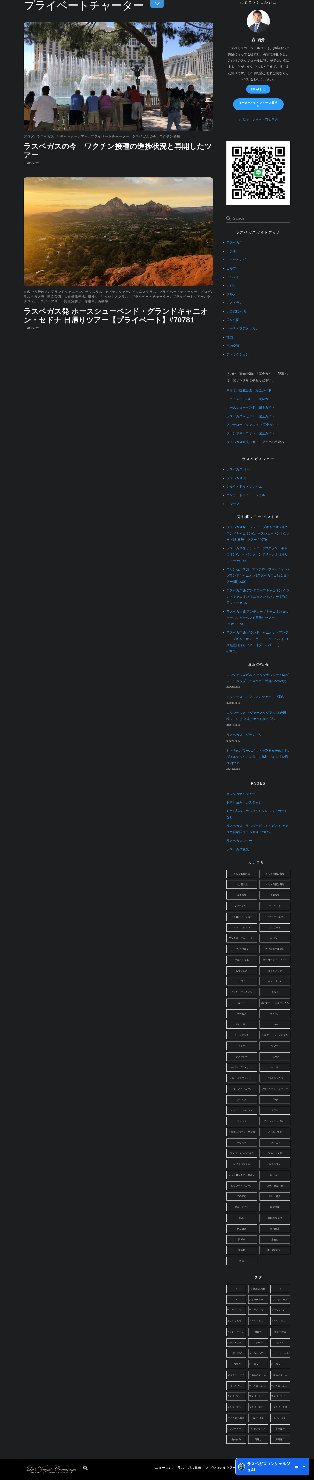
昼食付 (274, 1239)
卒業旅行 (280, 1428)
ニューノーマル (280, 1353)
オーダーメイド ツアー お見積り (258, 104)
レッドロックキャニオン (242, 1175)
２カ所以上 (242, 884)
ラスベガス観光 (189, 1468)
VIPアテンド (242, 906)
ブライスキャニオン (241, 1088)
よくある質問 (275, 1132)
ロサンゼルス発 (275, 1185)
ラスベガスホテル (258, 1407)
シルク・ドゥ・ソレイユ (244, 486)
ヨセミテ (242, 1142)
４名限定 (242, 895)
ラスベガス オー (238, 469)
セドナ (111, 291)
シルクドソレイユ (236, 1342)
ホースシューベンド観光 (280, 1364)
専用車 (90, 301)
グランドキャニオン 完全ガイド (250, 433)
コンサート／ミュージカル (245, 495)
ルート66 (258, 1418)
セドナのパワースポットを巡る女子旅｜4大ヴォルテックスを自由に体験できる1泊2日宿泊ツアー (257, 757)
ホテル (231, 251)
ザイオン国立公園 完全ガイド (248, 390)
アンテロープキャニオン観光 (258, 1310)
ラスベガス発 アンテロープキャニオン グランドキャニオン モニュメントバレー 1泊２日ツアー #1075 (257, 597)
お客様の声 (242, 970)
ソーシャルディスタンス (258, 1353)
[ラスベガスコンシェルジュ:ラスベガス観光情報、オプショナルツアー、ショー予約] (51, 1472)
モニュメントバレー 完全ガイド (250, 399)
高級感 (103, 301)
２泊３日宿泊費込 (274, 884)
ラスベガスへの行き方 (242, 1153)
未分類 (241, 1250)
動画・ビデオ (242, 1207)
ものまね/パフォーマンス (241, 1132)
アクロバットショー (241, 917)
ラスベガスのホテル (258, 1396)
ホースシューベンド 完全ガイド (250, 407)
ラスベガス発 (34, 296)
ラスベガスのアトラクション (258, 1385)
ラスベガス (45, 136)
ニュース (164, 1468)
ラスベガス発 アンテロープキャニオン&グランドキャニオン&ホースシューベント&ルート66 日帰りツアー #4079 (257, 533)
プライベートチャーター (110, 136)
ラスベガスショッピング (236, 1407)
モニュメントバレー (274, 1121)
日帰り (93, 296)
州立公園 (242, 1228)
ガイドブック (275, 970)
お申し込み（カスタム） (244, 802)
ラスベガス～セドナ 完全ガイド (250, 416)
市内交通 (232, 345)
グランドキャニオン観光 (280, 1321)
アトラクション (237, 354)
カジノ (231, 285)
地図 (229, 337)
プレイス (242, 1099)
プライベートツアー (188, 296)
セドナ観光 (236, 1353)
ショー (274, 1024)
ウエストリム (242, 960)
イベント (232, 277)
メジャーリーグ (236, 1375)
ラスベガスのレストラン (280, 1396)
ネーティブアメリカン (242, 328)
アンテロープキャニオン (242, 938)
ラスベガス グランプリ (244, 735)
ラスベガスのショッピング (280, 1385)
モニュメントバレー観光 (280, 1375)
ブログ (29, 136)
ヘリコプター (236, 1364)
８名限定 (275, 895)
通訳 (241, 1261)
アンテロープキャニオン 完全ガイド (252, 425)
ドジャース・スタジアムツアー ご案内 (255, 697)
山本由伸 (236, 1439)
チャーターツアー (74, 136)
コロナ (258, 1332)
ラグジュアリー (49, 301)
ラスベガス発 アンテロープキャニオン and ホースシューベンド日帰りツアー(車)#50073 (257, 618)
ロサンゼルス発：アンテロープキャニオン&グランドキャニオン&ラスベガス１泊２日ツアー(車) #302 (258, 575)
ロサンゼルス (258, 1428)
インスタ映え (242, 949)
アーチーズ (275, 906)
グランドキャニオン (67, 291)
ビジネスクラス (144, 291)
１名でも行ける (36, 291)
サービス (242, 1013)
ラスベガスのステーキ (236, 1396)
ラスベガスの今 (144, 136)
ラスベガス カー (238, 478)
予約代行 (242, 1196)
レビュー (275, 1175)
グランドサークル (236, 1332)
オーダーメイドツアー (275, 960)
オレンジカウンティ (236, 1321)
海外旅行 (280, 1439)
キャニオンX (275, 981)
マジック (232, 504)
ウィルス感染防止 (274, 949)
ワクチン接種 (170, 136)
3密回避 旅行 (258, 1288)
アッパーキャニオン (274, 917)
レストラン (234, 303)
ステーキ (258, 1342)
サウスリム (94, 291)
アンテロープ (280, 1299)
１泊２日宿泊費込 (274, 873)
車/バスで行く (275, 1250)
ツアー (124, 291)
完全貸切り (73, 301)
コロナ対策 (280, 1332)
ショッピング (236, 260)
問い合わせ (258, 89)
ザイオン (275, 1013)
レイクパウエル (241, 1164)
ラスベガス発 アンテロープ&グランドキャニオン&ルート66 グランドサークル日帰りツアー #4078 (257, 554)
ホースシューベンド (241, 1110)
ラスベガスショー (239, 840)
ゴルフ (231, 268)
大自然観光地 (74, 296)
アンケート (275, 927)
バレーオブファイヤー (242, 1078)
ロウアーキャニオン (241, 1185)
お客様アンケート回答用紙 (258, 120)
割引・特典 (275, 1196)
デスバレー (242, 1056)
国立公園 (54, 296)
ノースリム (275, 1067)
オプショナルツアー (221, 1468)
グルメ (231, 294)
